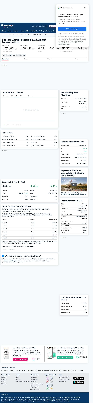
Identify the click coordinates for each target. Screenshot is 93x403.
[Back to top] (84, 401)
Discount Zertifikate (7, 370)
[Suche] (47, 26)
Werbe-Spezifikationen (22, 381)
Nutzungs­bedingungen (37, 384)
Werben (18, 379)
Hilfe (17, 377)
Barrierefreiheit (35, 389)
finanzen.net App (64, 377)
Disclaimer (33, 381)
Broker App (62, 381)
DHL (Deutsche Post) (81, 216)
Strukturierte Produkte (13, 35)
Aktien (3, 31)
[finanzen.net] (7, 25)
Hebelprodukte (44, 31)
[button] (56, 26)
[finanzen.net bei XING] (51, 385)
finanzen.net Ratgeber (11, 261)
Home (4, 35)
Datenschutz (34, 379)
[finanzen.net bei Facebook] (51, 378)
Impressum (33, 377)
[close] (85, 8)
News (9, 31)
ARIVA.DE (45, 401)
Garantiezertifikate (43, 370)
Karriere (3, 379)
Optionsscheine (66, 370)
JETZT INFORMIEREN (20, 359)
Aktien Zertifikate (31, 370)
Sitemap (3, 384)
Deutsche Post (23, 193)
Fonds (22, 31)
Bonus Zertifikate (19, 370)
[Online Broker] (8, 27)
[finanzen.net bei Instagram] (47, 378)
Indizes (15, 31)
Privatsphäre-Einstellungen (34, 386)
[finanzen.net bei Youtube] (47, 381)
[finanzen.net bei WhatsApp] (47, 388)
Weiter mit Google (72, 29)
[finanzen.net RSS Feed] (51, 388)
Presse (3, 381)
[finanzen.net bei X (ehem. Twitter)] (51, 381)
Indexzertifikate (55, 370)
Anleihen (54, 31)
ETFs (27, 31)
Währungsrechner (64, 379)
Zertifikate (34, 31)
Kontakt (3, 377)
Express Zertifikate (77, 370)
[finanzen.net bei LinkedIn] (47, 385)
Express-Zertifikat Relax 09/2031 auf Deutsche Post (34, 35)
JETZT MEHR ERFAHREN (65, 357)
